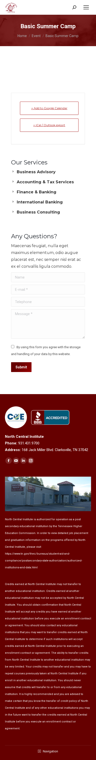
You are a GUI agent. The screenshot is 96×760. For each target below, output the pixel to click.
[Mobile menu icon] (86, 7)
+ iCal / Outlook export (49, 125)
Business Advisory (36, 172)
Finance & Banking (36, 192)
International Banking (40, 202)
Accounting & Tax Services (45, 182)
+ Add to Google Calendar (49, 108)
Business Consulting (38, 212)
